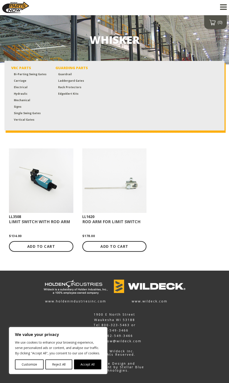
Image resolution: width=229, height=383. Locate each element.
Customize (29, 364)
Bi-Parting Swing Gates (30, 74)
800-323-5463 (116, 325)
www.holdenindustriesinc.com (75, 301)
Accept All (88, 364)
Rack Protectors (69, 87)
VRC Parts (21, 67)
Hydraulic (21, 94)
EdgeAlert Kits (68, 94)
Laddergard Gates (71, 81)
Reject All (59, 364)
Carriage (20, 81)
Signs (17, 107)
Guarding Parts (71, 67)
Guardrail (65, 74)
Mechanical (22, 100)
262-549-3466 (114, 330)
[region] (58, 350)
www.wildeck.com (150, 301)
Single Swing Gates (27, 113)
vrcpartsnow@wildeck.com (115, 341)
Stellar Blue (132, 367)
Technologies (114, 370)
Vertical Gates (24, 120)
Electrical (21, 87)
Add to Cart (41, 246)
